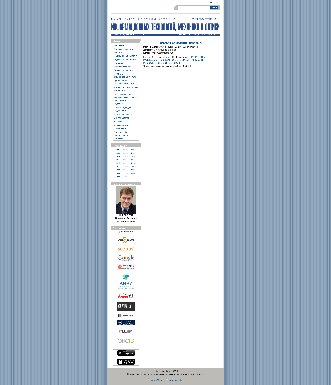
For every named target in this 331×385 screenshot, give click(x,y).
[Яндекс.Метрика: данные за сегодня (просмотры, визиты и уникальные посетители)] (156, 379)
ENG (217, 2)
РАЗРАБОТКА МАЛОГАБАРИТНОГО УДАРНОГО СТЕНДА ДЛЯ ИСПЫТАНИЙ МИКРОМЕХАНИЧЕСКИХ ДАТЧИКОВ (174, 59)
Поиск (214, 7)
